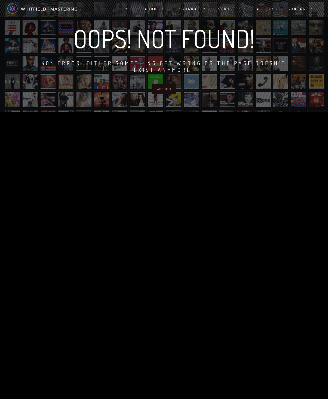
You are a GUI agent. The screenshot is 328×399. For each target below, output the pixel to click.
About (152, 9)
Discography (190, 9)
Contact (298, 9)
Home (125, 9)
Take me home (164, 89)
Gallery (263, 9)
